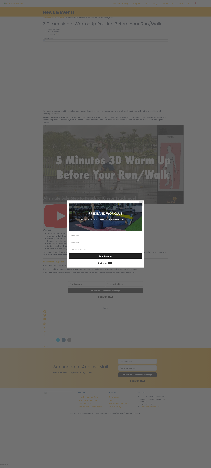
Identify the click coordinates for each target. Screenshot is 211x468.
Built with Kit (105, 263)
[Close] (141, 203)
